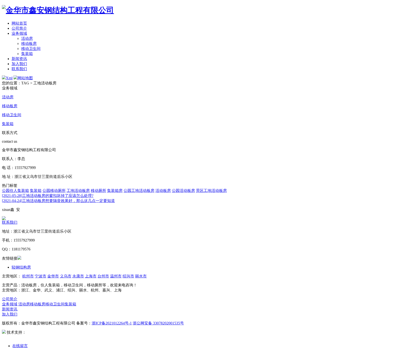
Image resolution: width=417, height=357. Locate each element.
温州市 (116, 276)
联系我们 (19, 69)
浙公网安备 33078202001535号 (158, 323)
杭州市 (28, 276)
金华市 (53, 276)
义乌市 (65, 276)
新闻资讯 (19, 59)
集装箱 (27, 54)
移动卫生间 (31, 49)
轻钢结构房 (21, 267)
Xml (9, 78)
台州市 (103, 276)
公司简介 (19, 28)
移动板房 (29, 43)
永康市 (78, 276)
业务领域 (19, 33)
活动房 (27, 38)
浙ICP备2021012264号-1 (112, 323)
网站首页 (19, 23)
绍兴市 (128, 276)
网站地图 (25, 78)
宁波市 (40, 276)
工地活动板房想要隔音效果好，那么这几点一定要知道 (58, 201)
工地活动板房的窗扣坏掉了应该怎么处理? (47, 196)
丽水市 (141, 276)
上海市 (91, 276)
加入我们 (19, 64)
